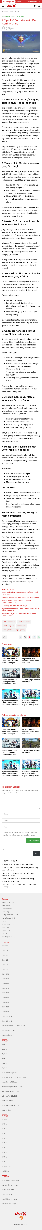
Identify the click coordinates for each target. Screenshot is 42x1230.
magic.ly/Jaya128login (9, 1082)
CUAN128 (5, 974)
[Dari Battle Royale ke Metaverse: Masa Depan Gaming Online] (31, 694)
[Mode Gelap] (35, 6)
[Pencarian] (39, 6)
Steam (4, 930)
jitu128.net (5, 1171)
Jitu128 (4, 1119)
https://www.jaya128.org (10, 1072)
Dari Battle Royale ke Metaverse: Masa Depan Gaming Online (19, 615)
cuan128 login (7, 1035)
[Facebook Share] (20, 637)
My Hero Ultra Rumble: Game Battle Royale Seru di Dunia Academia (20, 610)
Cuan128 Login (7, 1016)
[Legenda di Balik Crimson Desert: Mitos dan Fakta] (31, 652)
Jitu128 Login (6, 1166)
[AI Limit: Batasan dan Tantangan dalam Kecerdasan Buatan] (11, 673)
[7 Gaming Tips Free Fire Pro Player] (31, 673)
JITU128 (4, 1124)
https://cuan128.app (9, 1204)
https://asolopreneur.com (11, 1105)
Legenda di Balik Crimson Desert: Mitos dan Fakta (20, 597)
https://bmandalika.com (10, 1180)
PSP (3, 921)
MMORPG (20, 17)
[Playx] (11, 6)
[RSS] (21, 1218)
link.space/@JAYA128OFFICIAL (13, 1087)
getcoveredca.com (8, 1030)
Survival (4, 934)
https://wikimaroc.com (10, 1185)
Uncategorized (7, 937)
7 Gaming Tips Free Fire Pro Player (14, 606)
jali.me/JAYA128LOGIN (10, 1096)
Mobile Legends (8, 626)
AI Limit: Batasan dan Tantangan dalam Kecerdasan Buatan (16, 601)
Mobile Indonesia (24, 622)
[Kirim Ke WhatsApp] (38, 637)
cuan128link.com (8, 1190)
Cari (3, 849)
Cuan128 (5, 946)
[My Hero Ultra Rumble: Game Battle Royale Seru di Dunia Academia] (11, 694)
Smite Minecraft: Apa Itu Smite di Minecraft (17, 864)
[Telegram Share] (34, 637)
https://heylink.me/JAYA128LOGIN (14, 1077)
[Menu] (3, 6)
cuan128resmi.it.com (9, 1199)
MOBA (4, 912)
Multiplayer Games (8, 915)
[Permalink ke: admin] (3, 28)
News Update (7, 918)
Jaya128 (4, 1044)
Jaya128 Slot (6, 1110)
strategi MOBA (8, 630)
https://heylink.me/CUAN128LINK (14, 1026)
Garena (13, 17)
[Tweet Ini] (25, 637)
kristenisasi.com (7, 1101)
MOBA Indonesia (9, 622)
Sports (4, 927)
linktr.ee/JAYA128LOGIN (10, 1091)
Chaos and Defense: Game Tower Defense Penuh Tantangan (20, 593)
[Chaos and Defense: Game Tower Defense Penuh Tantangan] (11, 652)
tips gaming (20, 630)
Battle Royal (6, 17)
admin (8, 27)
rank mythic (21, 626)
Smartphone (6, 924)
